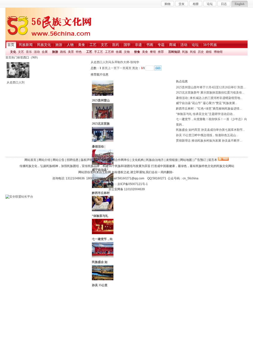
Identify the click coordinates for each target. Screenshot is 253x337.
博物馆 (218, 52)
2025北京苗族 (101, 123)
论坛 (210, 4)
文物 (127, 52)
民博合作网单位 (119, 160)
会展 (45, 52)
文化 (13, 52)
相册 (196, 4)
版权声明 (87, 160)
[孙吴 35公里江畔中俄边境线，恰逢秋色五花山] (102, 279)
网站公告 (58, 160)
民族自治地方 (155, 160)
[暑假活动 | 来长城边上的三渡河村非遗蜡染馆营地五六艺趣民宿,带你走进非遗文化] (102, 141)
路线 (63, 52)
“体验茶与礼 (100, 216)
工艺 (89, 52)
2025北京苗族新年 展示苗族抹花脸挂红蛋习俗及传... (210, 92)
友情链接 (172, 160)
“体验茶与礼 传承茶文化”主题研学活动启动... (205, 114)
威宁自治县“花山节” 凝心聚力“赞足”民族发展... (206, 103)
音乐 (29, 52)
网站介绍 (44, 160)
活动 (37, 52)
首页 (8, 57)
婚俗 (209, 52)
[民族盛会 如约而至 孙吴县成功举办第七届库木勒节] (102, 256)
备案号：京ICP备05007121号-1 (126, 184)
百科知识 (174, 52)
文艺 (21, 52)
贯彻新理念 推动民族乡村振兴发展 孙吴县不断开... (209, 140)
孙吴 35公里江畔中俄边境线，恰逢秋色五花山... (207, 135)
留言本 (212, 160)
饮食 (137, 52)
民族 (185, 52)
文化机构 (138, 160)
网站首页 (30, 160)
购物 (167, 4)
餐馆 (153, 52)
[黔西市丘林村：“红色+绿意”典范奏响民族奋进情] (102, 187)
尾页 (128, 68)
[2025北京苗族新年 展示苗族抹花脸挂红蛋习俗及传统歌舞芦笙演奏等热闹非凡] (102, 117)
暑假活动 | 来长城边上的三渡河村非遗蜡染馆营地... (209, 98)
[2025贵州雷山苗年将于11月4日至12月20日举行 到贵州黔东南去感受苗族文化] (102, 94)
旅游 (55, 52)
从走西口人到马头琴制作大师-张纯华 (115, 62)
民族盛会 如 (99, 262)
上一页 (112, 68)
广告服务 (101, 160)
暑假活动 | (98, 146)
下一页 (121, 68)
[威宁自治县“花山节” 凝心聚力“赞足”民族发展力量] (102, 164)
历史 (201, 52)
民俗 (193, 52)
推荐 (161, 52)
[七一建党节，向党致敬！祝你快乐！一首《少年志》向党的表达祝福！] (102, 233)
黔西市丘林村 (101, 193)
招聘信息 (73, 160)
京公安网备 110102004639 (126, 189)
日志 (224, 4)
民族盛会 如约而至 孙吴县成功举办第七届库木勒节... (210, 129)
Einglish (239, 4)
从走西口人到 (15, 82)
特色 (79, 52)
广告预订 (200, 160)
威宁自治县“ (100, 169)
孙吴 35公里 (99, 285)
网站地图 (186, 160)
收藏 (119, 52)
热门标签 (17, 57)
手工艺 (98, 52)
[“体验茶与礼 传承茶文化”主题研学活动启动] (102, 210)
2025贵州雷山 (101, 100)
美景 (71, 52)
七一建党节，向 (102, 239)
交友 (182, 4)
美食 (145, 52)
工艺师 (109, 52)
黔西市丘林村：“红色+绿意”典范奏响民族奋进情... (209, 108)
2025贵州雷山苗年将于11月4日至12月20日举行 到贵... (211, 87)
